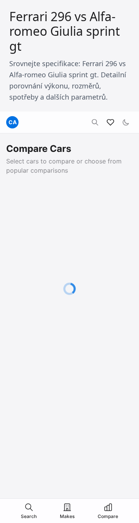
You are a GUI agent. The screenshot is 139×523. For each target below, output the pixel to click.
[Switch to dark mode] (126, 122)
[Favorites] (110, 122)
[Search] (95, 122)
